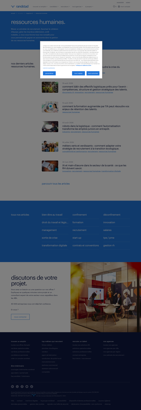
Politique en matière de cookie (83, 65)
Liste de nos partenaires (49, 68)
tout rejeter (78, 73)
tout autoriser (93, 73)
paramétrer (49, 73)
